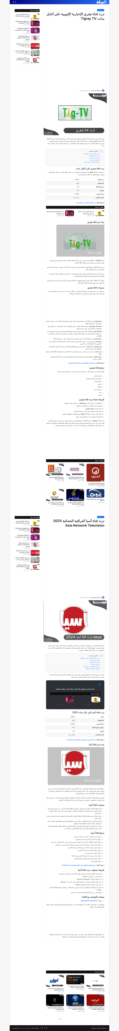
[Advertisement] (75, 55)
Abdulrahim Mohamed (96, 90)
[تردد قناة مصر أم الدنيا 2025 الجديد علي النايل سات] (35, 46)
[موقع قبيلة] (101, 2)
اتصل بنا (28, 1028)
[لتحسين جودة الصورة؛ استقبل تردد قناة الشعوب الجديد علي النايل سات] (95, 473)
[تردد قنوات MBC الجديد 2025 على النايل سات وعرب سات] (35, 53)
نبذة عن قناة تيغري (94, 156)
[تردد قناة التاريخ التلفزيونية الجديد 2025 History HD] (55, 470)
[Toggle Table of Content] (101, 151)
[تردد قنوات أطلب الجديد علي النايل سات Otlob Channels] (99, 213)
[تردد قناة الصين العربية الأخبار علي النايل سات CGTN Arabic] (55, 495)
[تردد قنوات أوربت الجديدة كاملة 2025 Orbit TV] (95, 493)
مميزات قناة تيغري (93, 158)
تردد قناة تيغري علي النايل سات (90, 153)
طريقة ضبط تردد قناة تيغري (91, 162)
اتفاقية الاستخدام (34, 1028)
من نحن (23, 1028)
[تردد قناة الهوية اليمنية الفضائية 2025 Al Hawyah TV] (69, 213)
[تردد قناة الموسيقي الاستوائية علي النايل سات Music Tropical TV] (75, 470)
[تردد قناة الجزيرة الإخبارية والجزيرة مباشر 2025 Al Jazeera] (75, 495)
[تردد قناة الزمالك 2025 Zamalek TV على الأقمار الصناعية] (35, 37)
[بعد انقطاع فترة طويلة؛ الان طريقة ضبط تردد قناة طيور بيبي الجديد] (35, 30)
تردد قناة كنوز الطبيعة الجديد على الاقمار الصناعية (82, 363)
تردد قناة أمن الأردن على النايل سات (86, 202)
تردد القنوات (100, 10)
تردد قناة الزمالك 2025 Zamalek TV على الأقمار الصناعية (23, 37)
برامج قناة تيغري (94, 160)
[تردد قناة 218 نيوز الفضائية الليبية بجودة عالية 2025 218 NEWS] (35, 60)
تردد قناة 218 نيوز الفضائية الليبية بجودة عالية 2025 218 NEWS (22, 59)
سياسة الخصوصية (16, 1028)
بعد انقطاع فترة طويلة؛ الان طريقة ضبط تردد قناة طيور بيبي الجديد (22, 30)
